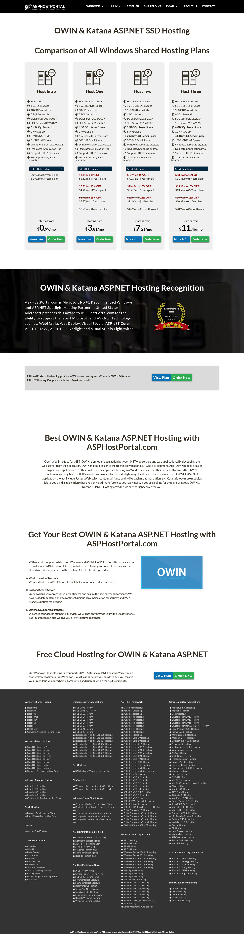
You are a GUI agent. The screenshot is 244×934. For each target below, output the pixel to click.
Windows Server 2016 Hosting (138, 861)
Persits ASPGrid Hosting (183, 864)
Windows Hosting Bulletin (87, 901)
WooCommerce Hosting (183, 737)
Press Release (34, 861)
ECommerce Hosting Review (89, 895)
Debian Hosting (179, 888)
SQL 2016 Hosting (84, 719)
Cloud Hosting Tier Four (38, 759)
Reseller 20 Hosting (36, 789)
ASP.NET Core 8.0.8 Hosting (137, 756)
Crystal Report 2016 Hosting (185, 722)
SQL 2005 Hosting (84, 707)
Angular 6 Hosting (180, 710)
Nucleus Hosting (179, 774)
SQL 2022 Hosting (84, 732)
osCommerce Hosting (182, 750)
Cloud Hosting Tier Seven (39, 768)
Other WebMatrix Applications (138, 906)
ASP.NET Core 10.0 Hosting (136, 765)
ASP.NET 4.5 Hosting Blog (87, 843)
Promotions (32, 864)
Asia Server (32, 855)
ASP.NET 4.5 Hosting (133, 722)
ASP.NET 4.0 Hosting (133, 719)
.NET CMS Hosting (181, 792)
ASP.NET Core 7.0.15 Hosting (137, 753)
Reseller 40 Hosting (36, 795)
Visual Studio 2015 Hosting (136, 888)
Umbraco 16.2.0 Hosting (183, 765)
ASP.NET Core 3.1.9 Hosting (137, 744)
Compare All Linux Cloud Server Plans (93, 813)
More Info (37, 239)
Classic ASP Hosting (133, 707)
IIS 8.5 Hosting (130, 843)
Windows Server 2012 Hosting (138, 855)
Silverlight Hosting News (87, 879)
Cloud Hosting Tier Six (37, 765)
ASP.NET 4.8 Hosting (133, 732)
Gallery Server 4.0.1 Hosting (185, 801)
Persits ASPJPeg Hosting (183, 867)
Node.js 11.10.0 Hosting (183, 822)
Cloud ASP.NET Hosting (86, 892)
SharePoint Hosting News (87, 882)
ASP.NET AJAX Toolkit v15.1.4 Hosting (142, 807)
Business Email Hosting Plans (41, 813)
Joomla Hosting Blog (85, 846)
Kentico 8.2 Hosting (181, 789)
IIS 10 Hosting (130, 840)
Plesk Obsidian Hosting (183, 840)
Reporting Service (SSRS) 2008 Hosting (94, 735)
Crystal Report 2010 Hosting (185, 716)
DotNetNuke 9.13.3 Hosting (185, 740)
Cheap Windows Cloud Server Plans (92, 816)
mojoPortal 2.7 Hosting (183, 798)
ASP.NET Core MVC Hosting (137, 768)
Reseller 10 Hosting (36, 786)
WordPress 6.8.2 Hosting (184, 735)
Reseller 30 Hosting (36, 792)
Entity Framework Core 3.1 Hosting (140, 819)
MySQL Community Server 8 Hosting (189, 783)
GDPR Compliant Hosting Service (43, 876)
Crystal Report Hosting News (89, 874)
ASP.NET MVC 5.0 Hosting (136, 786)
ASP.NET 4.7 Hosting (133, 729)
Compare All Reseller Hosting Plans (44, 798)
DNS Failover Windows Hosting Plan (92, 771)
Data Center (33, 852)
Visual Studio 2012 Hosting (136, 882)
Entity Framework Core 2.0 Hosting (140, 816)
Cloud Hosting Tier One (38, 750)
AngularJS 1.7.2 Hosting (183, 707)
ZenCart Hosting (180, 753)
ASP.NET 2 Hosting (132, 713)
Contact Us (32, 879)
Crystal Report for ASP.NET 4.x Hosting (190, 725)
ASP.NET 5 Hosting (132, 735)
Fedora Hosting (179, 897)
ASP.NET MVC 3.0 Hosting (136, 780)
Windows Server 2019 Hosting (138, 864)
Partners (31, 858)
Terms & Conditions (36, 867)
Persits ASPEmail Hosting (184, 858)
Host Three (32, 716)
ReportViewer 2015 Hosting (185, 729)
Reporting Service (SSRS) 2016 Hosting (94, 744)
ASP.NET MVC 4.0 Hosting (136, 783)
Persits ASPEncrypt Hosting (185, 861)
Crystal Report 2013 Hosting (185, 719)
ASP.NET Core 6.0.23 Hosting (137, 750)
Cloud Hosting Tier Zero (38, 747)
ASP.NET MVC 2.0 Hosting (136, 777)
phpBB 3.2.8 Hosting (181, 756)
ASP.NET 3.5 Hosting (133, 716)
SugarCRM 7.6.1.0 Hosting (184, 804)
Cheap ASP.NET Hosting (86, 889)
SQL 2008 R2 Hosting (85, 710)
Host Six (31, 725)
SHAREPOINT (152, 6)
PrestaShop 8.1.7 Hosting (184, 759)
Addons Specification (37, 831)
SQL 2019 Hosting (84, 725)
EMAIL (170, 6)
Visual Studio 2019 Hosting (136, 894)
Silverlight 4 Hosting (133, 870)
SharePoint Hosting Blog (86, 852)
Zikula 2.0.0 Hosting (181, 744)
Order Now (55, 239)
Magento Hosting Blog (86, 849)
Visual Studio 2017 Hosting (136, 891)
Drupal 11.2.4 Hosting (182, 762)
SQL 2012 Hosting (84, 713)
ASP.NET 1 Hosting (132, 710)
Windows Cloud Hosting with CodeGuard (94, 786)
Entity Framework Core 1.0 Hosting (140, 813)
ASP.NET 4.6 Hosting (133, 725)
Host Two (31, 713)
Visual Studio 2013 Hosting (136, 885)
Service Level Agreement (39, 870)
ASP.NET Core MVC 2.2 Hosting (138, 771)
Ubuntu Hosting (179, 891)
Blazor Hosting (179, 713)
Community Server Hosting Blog (90, 837)
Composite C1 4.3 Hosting (184, 813)
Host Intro (32, 707)
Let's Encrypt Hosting (182, 831)
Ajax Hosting (178, 786)
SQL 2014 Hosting (84, 716)
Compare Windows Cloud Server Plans (93, 804)
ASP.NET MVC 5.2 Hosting (136, 795)
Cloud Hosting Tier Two (38, 753)
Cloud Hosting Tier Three (39, 756)
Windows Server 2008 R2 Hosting (139, 852)
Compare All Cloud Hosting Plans (43, 771)
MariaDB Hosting (180, 843)
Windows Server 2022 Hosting (138, 867)
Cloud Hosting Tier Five (38, 762)
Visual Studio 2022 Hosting (136, 897)
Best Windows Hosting (86, 885)
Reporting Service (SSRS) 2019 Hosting (94, 750)
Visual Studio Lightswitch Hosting (139, 900)
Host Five (31, 722)
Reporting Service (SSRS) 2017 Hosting (94, 747)
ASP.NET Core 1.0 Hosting (136, 737)
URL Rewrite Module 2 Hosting (186, 816)
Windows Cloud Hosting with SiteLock (93, 789)
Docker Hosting (179, 825)
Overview (32, 846)
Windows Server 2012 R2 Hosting (139, 858)
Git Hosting (177, 828)
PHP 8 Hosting (179, 777)
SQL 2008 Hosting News (87, 877)
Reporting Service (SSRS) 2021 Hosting (94, 753)
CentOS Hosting (179, 894)
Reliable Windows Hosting (87, 898)
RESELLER (133, 6)
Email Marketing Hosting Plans (42, 816)
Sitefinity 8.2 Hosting (182, 795)
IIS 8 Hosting (129, 846)
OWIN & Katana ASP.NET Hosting (139, 825)
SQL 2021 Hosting (84, 729)
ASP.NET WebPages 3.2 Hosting (138, 801)
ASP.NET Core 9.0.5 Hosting (137, 762)
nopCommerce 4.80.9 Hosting (186, 747)
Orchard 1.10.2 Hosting (183, 819)
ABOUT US (190, 6)
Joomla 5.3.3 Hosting (182, 732)
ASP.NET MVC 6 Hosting (135, 798)
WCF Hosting (129, 903)
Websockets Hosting (181, 834)
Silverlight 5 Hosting (133, 873)
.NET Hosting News (84, 870)
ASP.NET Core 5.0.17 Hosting (137, 747)
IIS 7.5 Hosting (130, 849)
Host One (31, 710)
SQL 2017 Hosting (84, 722)
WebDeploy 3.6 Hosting (134, 879)
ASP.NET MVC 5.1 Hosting (136, 789)
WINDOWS (93, 6)
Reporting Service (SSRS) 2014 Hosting (94, 740)
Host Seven (32, 729)
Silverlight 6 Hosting (133, 876)
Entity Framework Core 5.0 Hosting (140, 822)
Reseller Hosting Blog (85, 855)
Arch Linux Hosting (181, 900)
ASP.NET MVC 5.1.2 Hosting (137, 792)
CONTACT (208, 6)
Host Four (32, 719)
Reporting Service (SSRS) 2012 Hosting (94, 737)
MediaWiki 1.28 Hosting (183, 810)
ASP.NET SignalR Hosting (135, 804)
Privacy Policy (34, 873)
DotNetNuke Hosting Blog (87, 840)
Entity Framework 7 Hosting (137, 810)
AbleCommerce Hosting (183, 837)
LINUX (114, 6)
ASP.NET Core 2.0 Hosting (136, 740)
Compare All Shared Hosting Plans (43, 732)
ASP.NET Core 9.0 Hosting (136, 759)
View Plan (161, 377)
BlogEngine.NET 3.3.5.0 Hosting (187, 768)
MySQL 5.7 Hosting (181, 780)
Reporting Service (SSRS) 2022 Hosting (94, 756)
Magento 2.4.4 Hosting (183, 807)
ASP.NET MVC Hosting (134, 774)
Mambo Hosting (179, 771)
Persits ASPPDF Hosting (183, 870)
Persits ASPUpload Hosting (184, 873)
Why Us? (31, 849)
